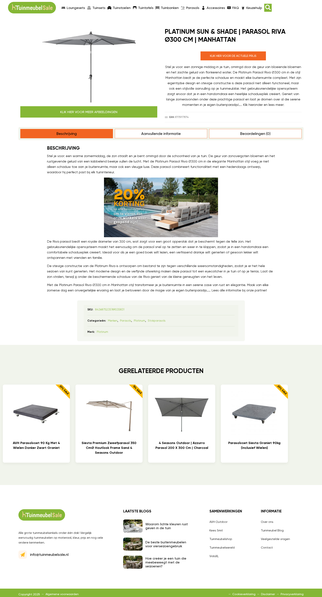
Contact (267, 547)
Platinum (139, 320)
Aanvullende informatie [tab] (161, 133)
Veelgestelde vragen (275, 539)
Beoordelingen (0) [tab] (255, 133)
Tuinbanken (170, 8)
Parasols (192, 8)
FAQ (235, 8)
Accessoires (216, 8)
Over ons (267, 522)
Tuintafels (145, 8)
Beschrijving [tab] (66, 133)
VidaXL (214, 556)
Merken (112, 320)
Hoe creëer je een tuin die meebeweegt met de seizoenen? (165, 562)
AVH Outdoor (218, 522)
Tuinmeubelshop (220, 539)
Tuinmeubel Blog (272, 530)
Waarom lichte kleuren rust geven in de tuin (166, 526)
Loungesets (76, 8)
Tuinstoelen (122, 8)
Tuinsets (98, 8)
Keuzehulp (254, 8)
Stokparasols (156, 320)
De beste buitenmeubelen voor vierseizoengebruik (165, 544)
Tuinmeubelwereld (222, 547)
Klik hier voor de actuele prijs (233, 56)
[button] (268, 8)
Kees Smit (216, 530)
